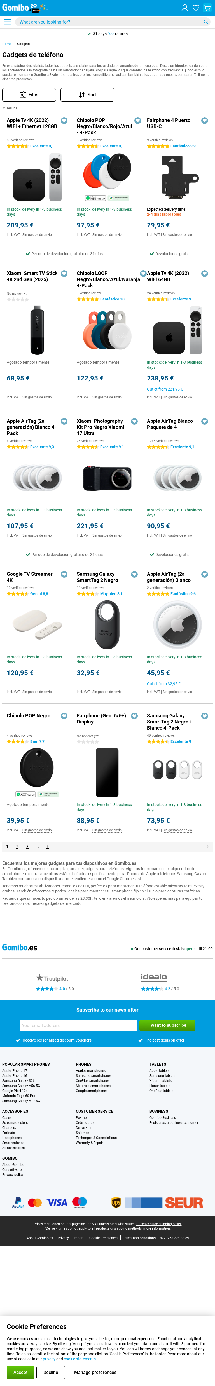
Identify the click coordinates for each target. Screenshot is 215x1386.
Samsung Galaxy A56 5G (21, 1086)
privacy (49, 1359)
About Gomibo (13, 1165)
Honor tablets (159, 1086)
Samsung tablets (162, 1076)
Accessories (15, 1111)
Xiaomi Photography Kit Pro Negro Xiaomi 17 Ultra (100, 427)
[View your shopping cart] (207, 8)
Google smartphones (92, 1091)
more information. (157, 1228)
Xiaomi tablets (160, 1081)
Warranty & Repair (89, 1143)
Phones (84, 1064)
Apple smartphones (91, 1071)
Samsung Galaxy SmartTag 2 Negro (97, 577)
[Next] (208, 847)
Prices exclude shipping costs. (159, 1224)
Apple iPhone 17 (14, 1071)
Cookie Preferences (103, 1238)
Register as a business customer (173, 1123)
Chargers (9, 1128)
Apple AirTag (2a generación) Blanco (169, 577)
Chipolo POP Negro (28, 715)
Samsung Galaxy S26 (18, 1081)
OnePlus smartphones (92, 1081)
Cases (6, 1118)
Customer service (94, 1111)
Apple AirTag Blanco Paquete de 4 (170, 424)
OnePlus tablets (161, 1091)
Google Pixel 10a (15, 1091)
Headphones (12, 1138)
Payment (83, 1118)
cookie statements (80, 1359)
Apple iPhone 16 (14, 1076)
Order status (85, 1123)
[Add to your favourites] (64, 120)
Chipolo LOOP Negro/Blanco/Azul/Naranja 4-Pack (108, 279)
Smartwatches (13, 1143)
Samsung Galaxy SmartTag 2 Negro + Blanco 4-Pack (169, 722)
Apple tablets (159, 1071)
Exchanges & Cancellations (96, 1138)
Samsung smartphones (93, 1076)
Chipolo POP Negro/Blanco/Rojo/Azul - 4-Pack (104, 126)
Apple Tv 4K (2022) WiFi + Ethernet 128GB (32, 123)
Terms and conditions (139, 1238)
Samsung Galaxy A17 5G (21, 1101)
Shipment (83, 1133)
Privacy (63, 1238)
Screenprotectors (15, 1123)
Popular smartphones (26, 1064)
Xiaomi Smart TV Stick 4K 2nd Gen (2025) (32, 276)
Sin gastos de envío (37, 235)
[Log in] (184, 8)
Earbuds (8, 1133)
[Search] (206, 21)
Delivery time (85, 1128)
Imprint (79, 1238)
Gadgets (23, 44)
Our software (12, 1170)
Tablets (157, 1064)
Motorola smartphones (93, 1086)
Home (6, 44)
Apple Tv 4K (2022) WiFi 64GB (168, 276)
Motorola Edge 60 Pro (18, 1096)
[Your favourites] (196, 8)
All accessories (13, 1148)
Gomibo (10, 1158)
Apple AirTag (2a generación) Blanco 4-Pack (31, 427)
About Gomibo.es (40, 1238)
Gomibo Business (162, 1118)
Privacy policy (12, 1175)
